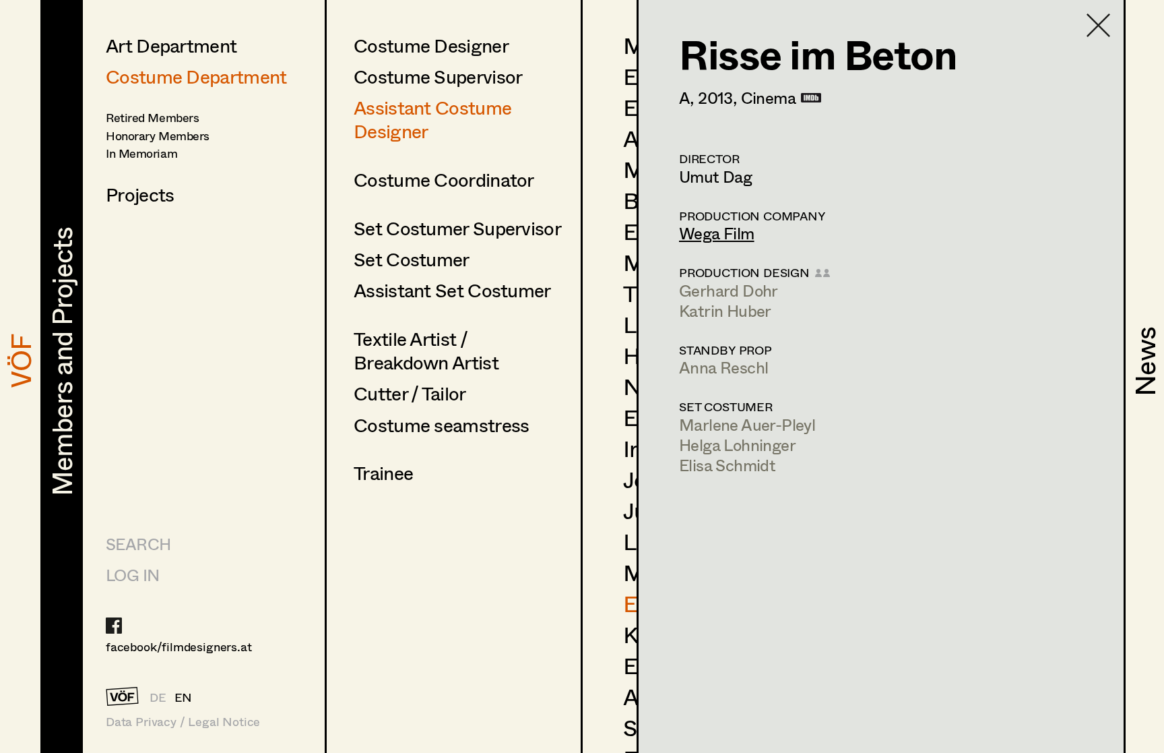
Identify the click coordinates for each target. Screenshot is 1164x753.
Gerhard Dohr (728, 290)
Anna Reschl (723, 367)
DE (158, 697)
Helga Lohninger (737, 444)
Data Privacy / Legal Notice (183, 721)
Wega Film (716, 232)
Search (138, 543)
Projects (140, 194)
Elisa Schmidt (727, 464)
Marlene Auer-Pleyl (747, 424)
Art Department (171, 45)
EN (183, 697)
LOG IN (132, 574)
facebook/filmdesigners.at (179, 646)
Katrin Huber (725, 310)
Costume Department (196, 76)
